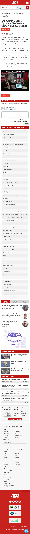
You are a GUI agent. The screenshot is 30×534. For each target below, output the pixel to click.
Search (5, 468)
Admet (15, 37)
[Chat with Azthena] (26, 531)
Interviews (17, 447)
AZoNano (5, 429)
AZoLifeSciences (19, 437)
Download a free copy (15, 419)
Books (4, 453)
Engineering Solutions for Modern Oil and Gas (19, 355)
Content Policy (6, 483)
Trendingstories (24, 302)
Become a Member (8, 470)
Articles (5, 447)
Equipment (6, 451)
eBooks (5, 455)
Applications (18, 453)
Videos (5, 457)
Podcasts (17, 459)
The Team (17, 464)
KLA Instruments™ (8, 381)
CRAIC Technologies (8, 389)
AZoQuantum (18, 431)
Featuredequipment (15, 302)
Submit (26, 123)
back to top (25, 490)
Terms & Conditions (8, 478)
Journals (5, 462)
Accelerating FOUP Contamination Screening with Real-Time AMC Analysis (15, 392)
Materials (17, 451)
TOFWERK (6, 395)
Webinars (17, 446)
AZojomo (17, 457)
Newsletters (6, 472)
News (4, 446)
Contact (5, 474)
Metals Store (6, 461)
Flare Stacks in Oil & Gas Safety (18, 362)
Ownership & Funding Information (8, 486)
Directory (5, 449)
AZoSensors (18, 429)
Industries (17, 455)
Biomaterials (10, 13)
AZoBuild (5, 437)
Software (5, 464)
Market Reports (18, 449)
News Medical (18, 435)
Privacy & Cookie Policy (8, 479)
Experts (17, 461)
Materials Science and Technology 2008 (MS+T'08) (13, 14)
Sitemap (5, 481)
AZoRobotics (6, 431)
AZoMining (6, 439)
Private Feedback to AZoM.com (21, 121)
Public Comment (24, 119)
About (4, 466)
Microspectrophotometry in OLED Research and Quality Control (15, 385)
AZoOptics (5, 435)
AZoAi (16, 433)
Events (5, 459)
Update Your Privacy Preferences (16, 529)
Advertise (5, 476)
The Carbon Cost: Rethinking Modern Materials (20, 369)
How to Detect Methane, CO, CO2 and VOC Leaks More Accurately (14, 399)
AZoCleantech (6, 433)
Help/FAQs (17, 462)
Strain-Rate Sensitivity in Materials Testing (14, 379)
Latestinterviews (5, 302)
